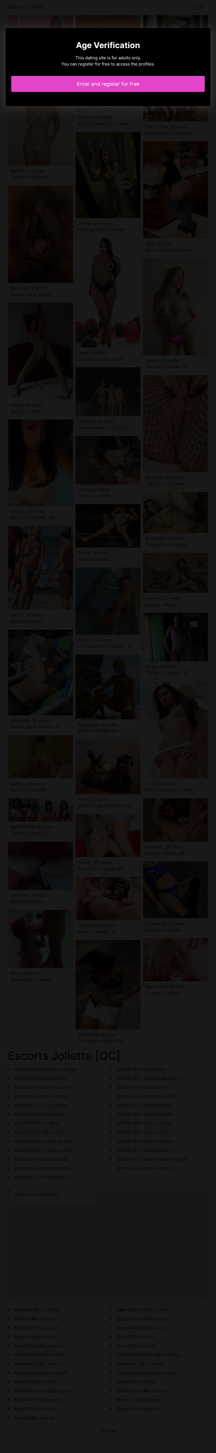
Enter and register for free (108, 84)
